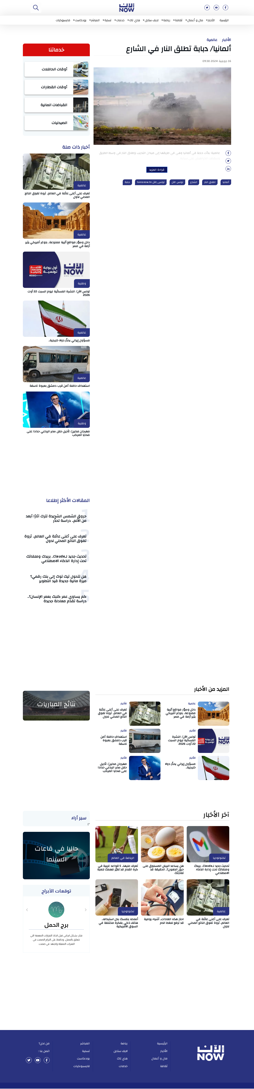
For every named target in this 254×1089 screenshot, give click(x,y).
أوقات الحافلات (54, 69)
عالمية (212, 40)
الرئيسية (224, 20)
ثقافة (178, 20)
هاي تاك (134, 20)
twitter (29, 1060)
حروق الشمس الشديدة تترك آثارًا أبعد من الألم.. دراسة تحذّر (56, 518)
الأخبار (211, 20)
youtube (38, 1060)
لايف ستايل (152, 20)
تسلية (108, 20)
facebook (47, 1060)
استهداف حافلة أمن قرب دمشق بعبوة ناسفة (60, 386)
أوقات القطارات (54, 87)
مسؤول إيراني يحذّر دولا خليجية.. (69, 340)
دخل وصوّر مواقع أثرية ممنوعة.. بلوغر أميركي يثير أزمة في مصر (57, 244)
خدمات (120, 20)
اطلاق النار (210, 182)
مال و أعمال (195, 20)
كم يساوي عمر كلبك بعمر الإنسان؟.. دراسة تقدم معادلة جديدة (57, 598)
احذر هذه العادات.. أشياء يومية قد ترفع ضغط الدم (164, 920)
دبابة (127, 182)
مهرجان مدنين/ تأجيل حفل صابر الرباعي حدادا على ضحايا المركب (58, 433)
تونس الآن (177, 182)
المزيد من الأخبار (211, 689)
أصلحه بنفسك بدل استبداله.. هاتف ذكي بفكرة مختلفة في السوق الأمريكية (118, 922)
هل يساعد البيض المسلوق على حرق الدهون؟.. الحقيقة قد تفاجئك (163, 869)
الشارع (193, 182)
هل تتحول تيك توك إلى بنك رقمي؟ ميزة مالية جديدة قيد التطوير (58, 578)
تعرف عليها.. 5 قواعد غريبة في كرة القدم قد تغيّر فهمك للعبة (117, 867)
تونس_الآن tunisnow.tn (151, 182)
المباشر (95, 20)
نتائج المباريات (56, 704)
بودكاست (80, 20)
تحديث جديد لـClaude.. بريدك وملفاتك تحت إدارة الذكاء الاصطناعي (56, 558)
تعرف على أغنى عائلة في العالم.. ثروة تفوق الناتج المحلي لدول (57, 195)
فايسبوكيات (63, 20)
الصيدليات (59, 122)
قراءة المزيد (156, 170)
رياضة (166, 20)
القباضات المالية (54, 104)
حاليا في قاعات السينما (56, 854)
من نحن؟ (44, 1043)
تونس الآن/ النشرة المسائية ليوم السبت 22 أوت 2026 (59, 293)
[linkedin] (228, 170)
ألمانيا (226, 182)
